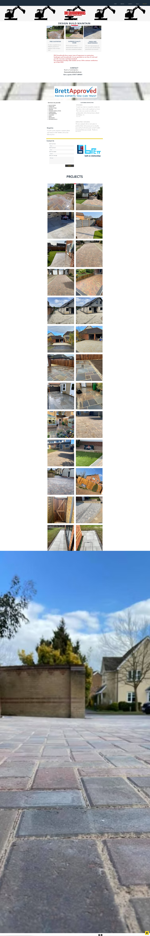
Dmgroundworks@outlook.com (73, 72)
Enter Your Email (52, 147)
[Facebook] (99, 935)
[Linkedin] (101, 935)
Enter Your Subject (52, 151)
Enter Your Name (52, 143)
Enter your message (53, 155)
